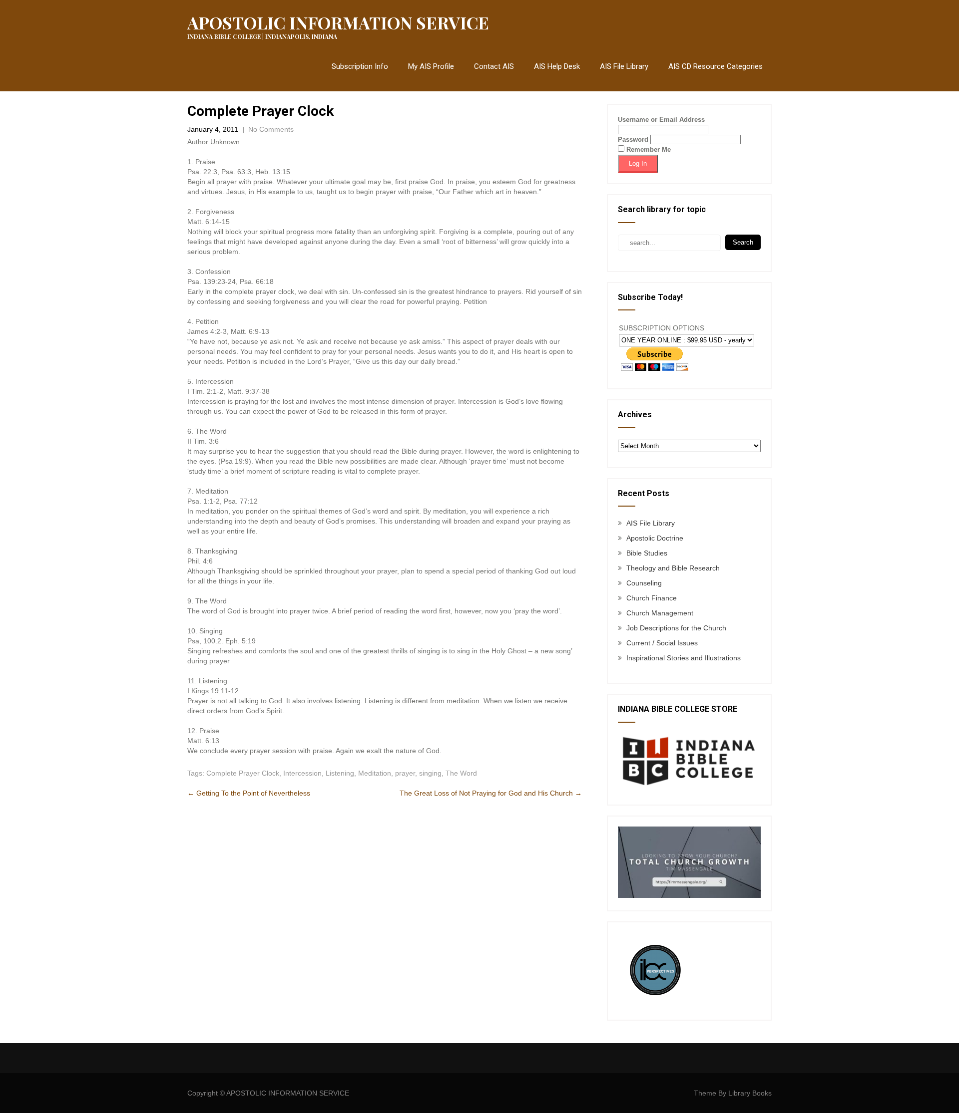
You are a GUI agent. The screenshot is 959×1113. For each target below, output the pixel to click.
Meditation (374, 773)
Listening (340, 773)
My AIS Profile (431, 66)
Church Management (659, 613)
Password (633, 139)
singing (430, 773)
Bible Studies (646, 553)
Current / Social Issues (662, 643)
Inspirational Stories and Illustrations (683, 658)
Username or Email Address (661, 119)
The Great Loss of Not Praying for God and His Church (491, 793)
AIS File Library (624, 66)
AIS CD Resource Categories (715, 66)
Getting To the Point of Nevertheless (248, 793)
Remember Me (647, 149)
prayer (405, 773)
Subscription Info (360, 66)
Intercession (302, 773)
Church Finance (651, 598)
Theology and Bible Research (673, 568)
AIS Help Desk (557, 66)
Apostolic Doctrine (654, 538)
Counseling (644, 583)
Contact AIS (494, 66)
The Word (461, 773)
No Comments (271, 129)
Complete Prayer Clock (242, 773)
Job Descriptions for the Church (676, 628)
